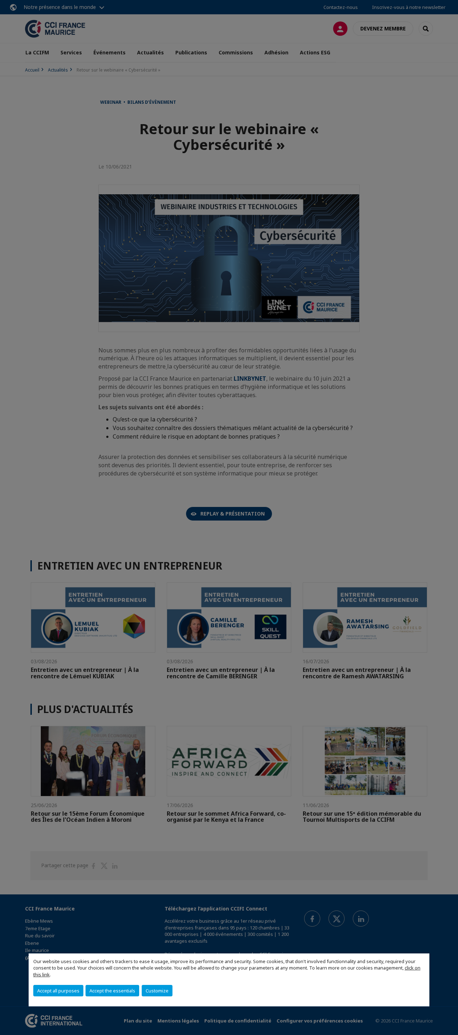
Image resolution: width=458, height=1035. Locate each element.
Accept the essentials (112, 990)
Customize (157, 990)
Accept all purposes (58, 990)
